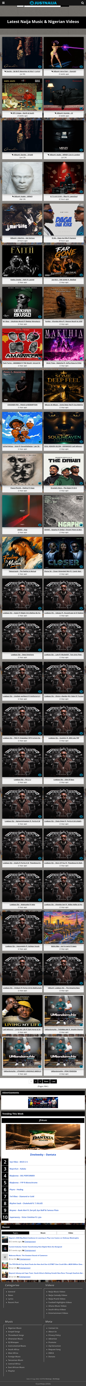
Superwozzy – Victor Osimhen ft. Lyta (25, 1217)
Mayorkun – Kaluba (18, 1169)
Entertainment (30, 1242)
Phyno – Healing (16, 1189)
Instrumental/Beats (17, 1346)
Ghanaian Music (15, 1339)
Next (46, 1081)
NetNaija (56, 1379)
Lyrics (10, 1299)
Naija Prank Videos (56, 1299)
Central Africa (14, 1364)
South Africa (13, 1349)
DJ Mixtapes (13, 1342)
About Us (52, 1331)
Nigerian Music (15, 1328)
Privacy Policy (54, 1335)
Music (44, 1120)
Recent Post (13, 1302)
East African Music (16, 1367)
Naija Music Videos (56, 1291)
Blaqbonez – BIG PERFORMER (22, 1175)
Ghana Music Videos (57, 1306)
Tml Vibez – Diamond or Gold (22, 1196)
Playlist (11, 1371)
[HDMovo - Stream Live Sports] (43, 1107)
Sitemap (48, 1379)
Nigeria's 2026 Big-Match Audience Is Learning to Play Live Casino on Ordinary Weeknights (44, 1238)
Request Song (54, 1349)
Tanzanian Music (15, 1360)
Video (70, 1233)
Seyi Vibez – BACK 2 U (19, 1162)
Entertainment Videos (58, 1313)
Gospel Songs (14, 1331)
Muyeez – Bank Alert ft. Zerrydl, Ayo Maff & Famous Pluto (34, 1210)
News (10, 1295)
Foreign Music (14, 1356)
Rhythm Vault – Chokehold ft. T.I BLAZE (26, 1203)
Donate (51, 1356)
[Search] (82, 3)
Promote (52, 1342)
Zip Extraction (54, 1346)
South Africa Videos (57, 1309)
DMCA (51, 1353)
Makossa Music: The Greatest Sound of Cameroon (28, 1255)
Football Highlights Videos (60, 1302)
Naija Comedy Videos (57, 1295)
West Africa (13, 1353)
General (11, 1291)
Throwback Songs (16, 1335)
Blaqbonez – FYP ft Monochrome (23, 1182)
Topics (15, 1233)
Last (53, 1081)
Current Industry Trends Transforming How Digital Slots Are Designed (35, 1247)
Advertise (52, 1339)
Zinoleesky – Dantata (43, 1154)
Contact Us (53, 1328)
